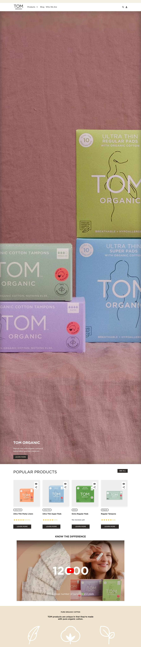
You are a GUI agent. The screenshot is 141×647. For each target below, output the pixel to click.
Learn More (22, 526)
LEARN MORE (20, 457)
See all (122, 471)
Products (31, 7)
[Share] (36, 487)
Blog (42, 7)
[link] (126, 7)
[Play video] (70, 570)
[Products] (37, 7)
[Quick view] (36, 484)
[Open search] (123, 7)
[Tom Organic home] (18, 7)
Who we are (51, 7)
